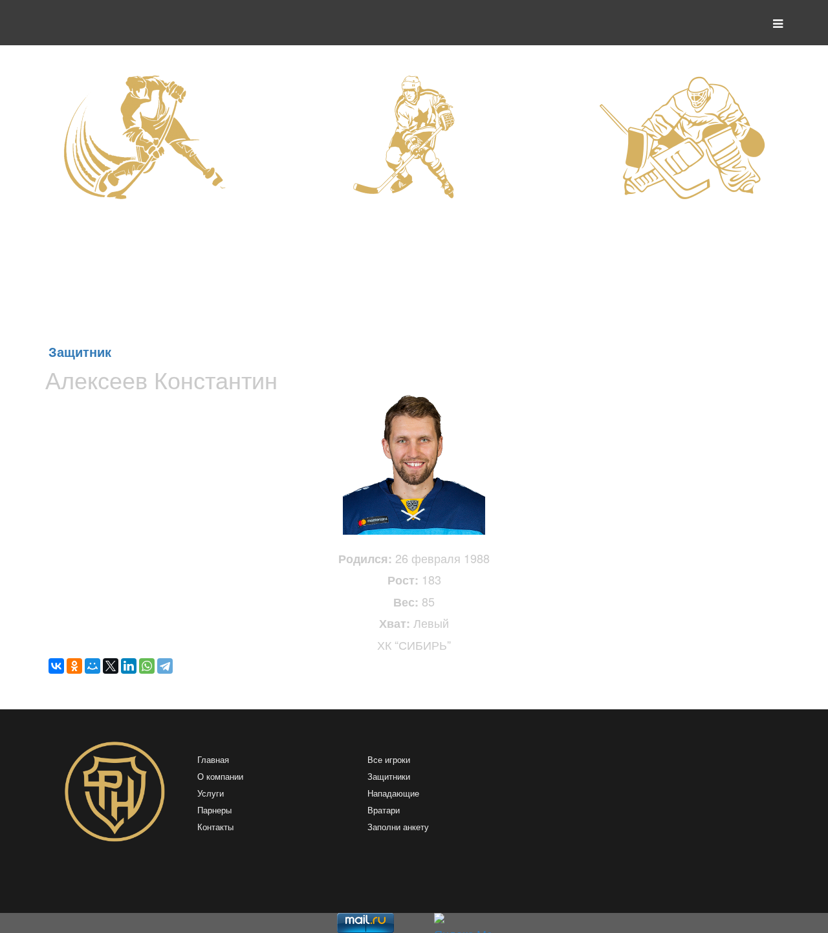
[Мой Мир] (92, 666)
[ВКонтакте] (56, 666)
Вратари (383, 810)
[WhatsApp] (147, 666)
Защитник (80, 351)
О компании (220, 777)
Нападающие (393, 794)
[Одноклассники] (74, 666)
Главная (213, 760)
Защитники (388, 777)
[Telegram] (165, 666)
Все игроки (388, 760)
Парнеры (214, 810)
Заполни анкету (398, 827)
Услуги (210, 794)
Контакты (215, 827)
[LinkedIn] (128, 666)
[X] (110, 666)
